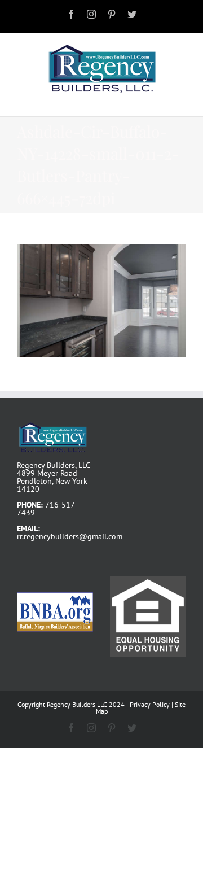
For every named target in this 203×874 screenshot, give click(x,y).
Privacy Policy (150, 704)
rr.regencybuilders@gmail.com (69, 536)
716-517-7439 (47, 509)
